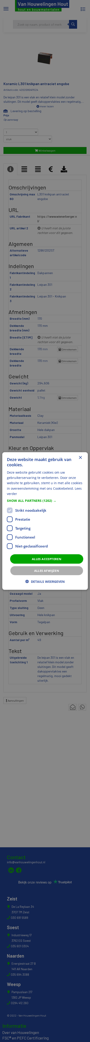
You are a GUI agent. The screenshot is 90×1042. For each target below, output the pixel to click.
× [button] (80, 457)
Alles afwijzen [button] (46, 571)
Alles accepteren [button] (46, 559)
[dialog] (45, 521)
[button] (45, 500)
